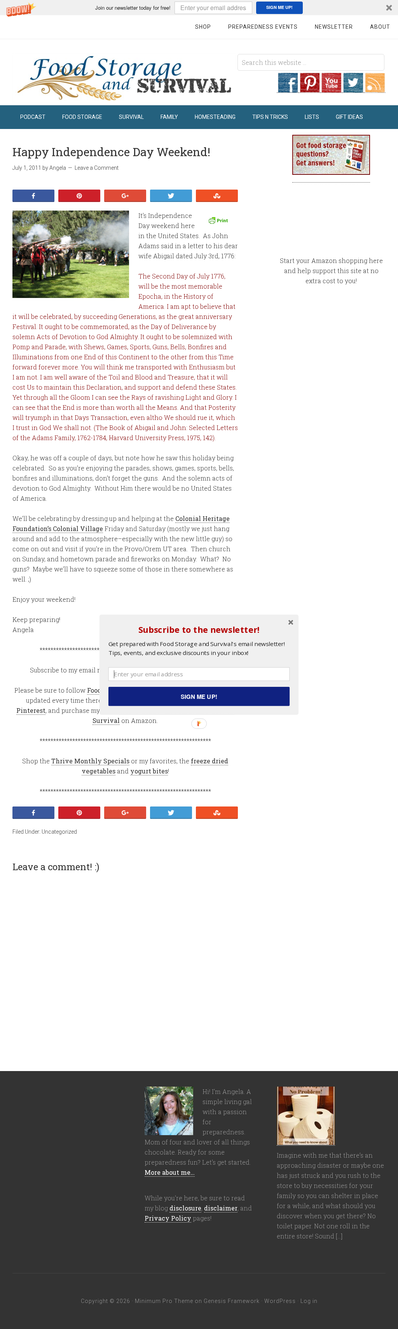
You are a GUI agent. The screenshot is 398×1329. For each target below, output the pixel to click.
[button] (199, 629)
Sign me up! (199, 696)
